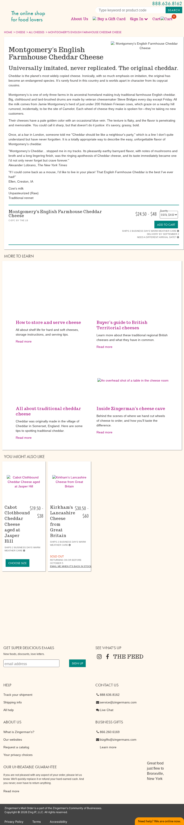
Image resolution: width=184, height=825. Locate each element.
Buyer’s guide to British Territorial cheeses (121, 325)
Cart (162, 19)
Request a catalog (16, 747)
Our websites (12, 739)
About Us (79, 19)
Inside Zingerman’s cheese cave (130, 408)
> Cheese (19, 32)
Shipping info (12, 702)
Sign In (136, 19)
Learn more (108, 747)
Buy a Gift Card (111, 19)
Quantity (164, 211)
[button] (24, 481)
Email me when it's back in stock (71, 566)
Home (8, 32)
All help (8, 710)
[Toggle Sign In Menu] (146, 19)
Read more (24, 341)
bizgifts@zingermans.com (118, 739)
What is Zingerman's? (18, 732)
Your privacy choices (18, 755)
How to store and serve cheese (48, 322)
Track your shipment (17, 694)
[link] (166, 224)
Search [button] (174, 10)
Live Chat (106, 710)
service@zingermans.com (118, 702)
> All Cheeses (35, 32)
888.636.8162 (167, 3)
